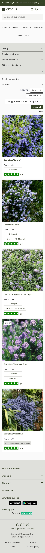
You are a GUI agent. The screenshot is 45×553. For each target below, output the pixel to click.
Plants (15, 27)
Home (4, 27)
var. (18, 294)
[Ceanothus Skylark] (22, 201)
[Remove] (40, 90)
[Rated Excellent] (27, 513)
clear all (37, 107)
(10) (21, 174)
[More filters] (42, 71)
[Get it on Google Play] (29, 503)
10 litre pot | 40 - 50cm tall (15, 239)
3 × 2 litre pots (13, 378)
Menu (3, 9)
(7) (21, 383)
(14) (21, 448)
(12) (21, 244)
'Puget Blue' (14, 434)
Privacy (33, 542)
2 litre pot (13, 169)
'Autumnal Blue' (15, 364)
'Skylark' (12, 224)
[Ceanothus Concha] (22, 136)
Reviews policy (33, 546)
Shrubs (25, 27)
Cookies (12, 546)
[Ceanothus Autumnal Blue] (22, 340)
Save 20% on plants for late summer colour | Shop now (22, 3)
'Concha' (12, 160)
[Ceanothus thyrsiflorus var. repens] (22, 270)
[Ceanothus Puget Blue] (22, 410)
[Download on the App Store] (15, 503)
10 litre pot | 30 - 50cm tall (15, 309)
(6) (21, 314)
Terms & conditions (12, 542)
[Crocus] (22, 526)
